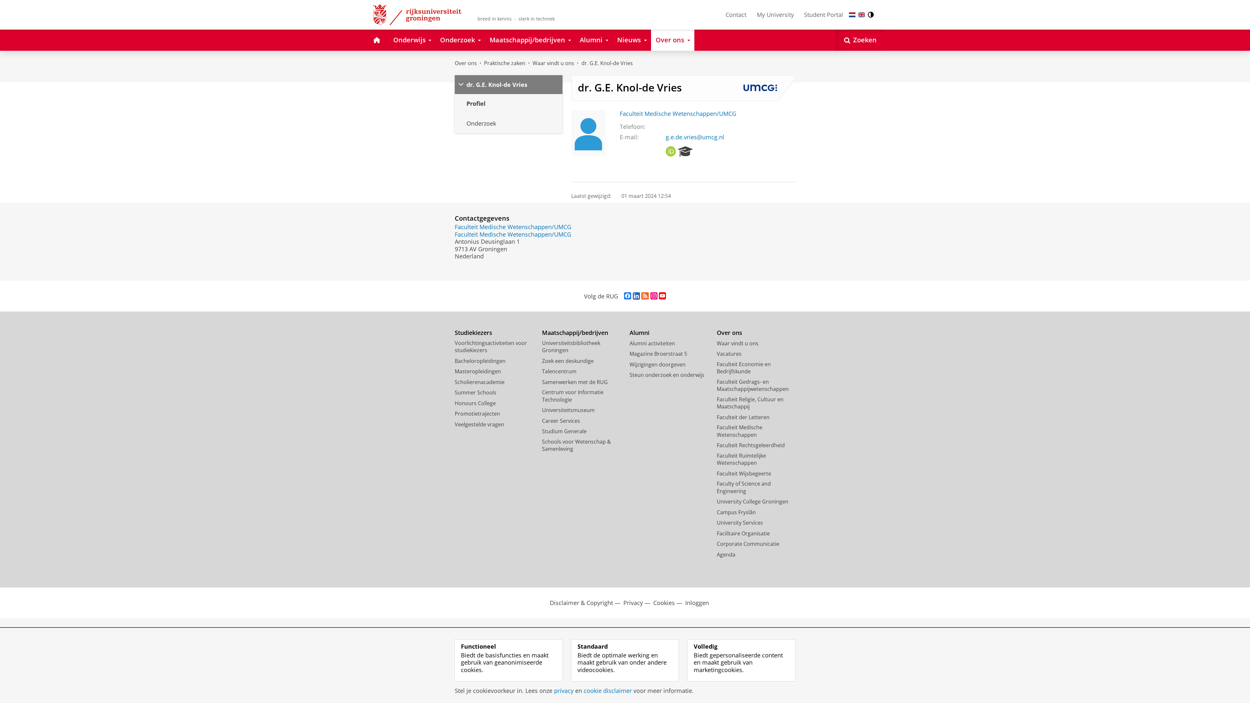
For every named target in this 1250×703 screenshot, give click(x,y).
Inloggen (697, 603)
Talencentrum (559, 371)
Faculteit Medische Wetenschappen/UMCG (678, 113)
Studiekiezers (473, 333)
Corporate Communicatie (748, 543)
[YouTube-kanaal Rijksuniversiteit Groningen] (662, 296)
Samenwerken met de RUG (575, 382)
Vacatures (729, 353)
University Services (740, 522)
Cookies (664, 603)
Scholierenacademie (480, 382)
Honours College (475, 403)
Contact (736, 15)
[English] (861, 14)
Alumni (639, 333)
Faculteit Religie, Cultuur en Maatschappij (750, 403)
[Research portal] (685, 151)
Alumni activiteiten (652, 343)
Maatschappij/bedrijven (575, 333)
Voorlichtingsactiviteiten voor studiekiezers (491, 346)
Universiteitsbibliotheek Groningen (571, 346)
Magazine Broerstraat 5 (658, 353)
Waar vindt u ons (553, 63)
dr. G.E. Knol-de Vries (607, 63)
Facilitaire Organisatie (743, 533)
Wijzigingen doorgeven (658, 364)
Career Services (561, 420)
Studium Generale (564, 431)
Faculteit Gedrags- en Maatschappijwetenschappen (753, 385)
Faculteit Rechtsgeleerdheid (751, 445)
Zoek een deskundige (568, 361)
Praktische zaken (504, 63)
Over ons (466, 63)
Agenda (726, 554)
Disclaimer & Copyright (581, 603)
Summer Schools (475, 392)
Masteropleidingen (478, 371)
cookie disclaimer (608, 691)
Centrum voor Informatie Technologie (573, 396)
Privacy (633, 603)
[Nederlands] (852, 14)
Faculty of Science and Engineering (744, 487)
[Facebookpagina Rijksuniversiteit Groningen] (627, 296)
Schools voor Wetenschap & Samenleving (576, 445)
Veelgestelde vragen (479, 424)
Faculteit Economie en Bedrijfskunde (744, 368)
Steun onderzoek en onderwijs (667, 375)
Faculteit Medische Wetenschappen (739, 431)
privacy (564, 691)
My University (775, 15)
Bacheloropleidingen (480, 361)
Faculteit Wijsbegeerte (744, 473)
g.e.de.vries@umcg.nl (695, 137)
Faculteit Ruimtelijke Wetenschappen (741, 459)
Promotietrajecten (477, 413)
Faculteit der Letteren (743, 417)
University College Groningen (752, 501)
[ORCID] (671, 151)
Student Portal (823, 15)
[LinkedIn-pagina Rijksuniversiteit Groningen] (636, 296)
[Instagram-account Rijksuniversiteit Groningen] (654, 296)
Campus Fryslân (736, 512)
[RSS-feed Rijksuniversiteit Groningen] (645, 296)
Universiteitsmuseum (568, 410)
